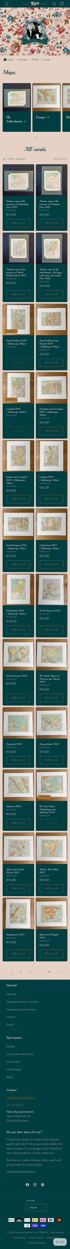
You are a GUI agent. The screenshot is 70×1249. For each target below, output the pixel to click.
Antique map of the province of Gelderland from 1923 (17, 204)
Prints (35, 59)
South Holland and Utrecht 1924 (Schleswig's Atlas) (49, 343)
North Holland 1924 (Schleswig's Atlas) (16, 342)
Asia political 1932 (49, 744)
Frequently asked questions (21, 1009)
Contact (11, 1017)
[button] (7, 3)
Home (10, 59)
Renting (11, 1046)
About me (11, 994)
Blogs (10, 1077)
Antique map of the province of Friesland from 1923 (49, 204)
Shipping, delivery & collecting (22, 1002)
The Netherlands (14, 119)
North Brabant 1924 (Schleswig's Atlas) (16, 547)
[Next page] (58, 972)
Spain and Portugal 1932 (48, 936)
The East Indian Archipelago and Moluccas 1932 (47, 809)
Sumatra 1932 (13, 806)
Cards (46, 59)
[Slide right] (42, 138)
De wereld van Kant (24, 1232)
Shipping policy (53, 1237)
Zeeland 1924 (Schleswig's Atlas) (16, 410)
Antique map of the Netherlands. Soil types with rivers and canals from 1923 (50, 274)
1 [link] (11, 972)
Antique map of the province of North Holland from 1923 (16, 272)
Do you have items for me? (21, 1054)
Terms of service (36, 1237)
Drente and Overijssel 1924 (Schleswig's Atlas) (16, 480)
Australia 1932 (14, 744)
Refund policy (57, 1232)
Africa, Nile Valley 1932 (48, 871)
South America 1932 (16, 675)
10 (49, 971)
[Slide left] (27, 138)
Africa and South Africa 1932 (15, 871)
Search (10, 1024)
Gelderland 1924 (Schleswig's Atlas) (49, 547)
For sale (23, 59)
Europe (40, 117)
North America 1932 (49, 610)
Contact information (37, 1243)
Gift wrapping (14, 1069)
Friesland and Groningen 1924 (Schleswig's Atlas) (51, 411)
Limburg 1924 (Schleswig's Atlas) (49, 479)
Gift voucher (13, 1062)
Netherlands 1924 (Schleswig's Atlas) (16, 612)
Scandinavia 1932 (15, 934)
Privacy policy (19, 1237)
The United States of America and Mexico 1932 (49, 678)
